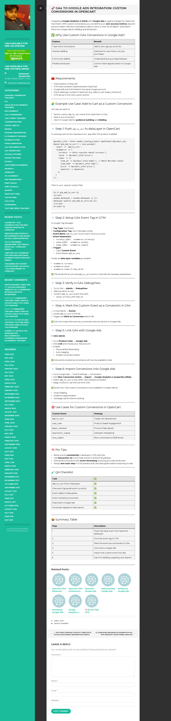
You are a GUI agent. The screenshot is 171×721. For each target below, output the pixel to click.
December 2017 (12, 477)
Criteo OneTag (12, 125)
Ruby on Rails (11, 187)
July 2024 (9, 365)
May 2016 (9, 520)
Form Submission (13, 143)
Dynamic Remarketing (15, 133)
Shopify (8, 190)
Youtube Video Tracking (17, 208)
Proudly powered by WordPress (17, 529)
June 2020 (9, 419)
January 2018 (11, 473)
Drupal (8, 129)
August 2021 (11, 412)
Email (54, 691)
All (6, 101)
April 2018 (9, 462)
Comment (56, 655)
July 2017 (9, 495)
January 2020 (11, 426)
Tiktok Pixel (11, 197)
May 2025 (9, 358)
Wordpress (10, 205)
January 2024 (11, 369)
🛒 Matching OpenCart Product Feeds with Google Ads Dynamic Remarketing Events (72, 633)
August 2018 (11, 448)
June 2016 (9, 516)
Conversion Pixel (13, 122)
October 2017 (11, 484)
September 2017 (12, 488)
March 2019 (10, 437)
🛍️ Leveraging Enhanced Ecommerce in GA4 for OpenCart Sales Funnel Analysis (114, 633)
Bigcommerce (11, 111)
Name (54, 681)
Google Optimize (13, 154)
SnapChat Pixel (12, 194)
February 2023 (12, 387)
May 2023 (9, 376)
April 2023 (10, 380)
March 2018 (10, 466)
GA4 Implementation (15, 147)
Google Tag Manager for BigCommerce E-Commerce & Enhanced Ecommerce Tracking (16, 336)
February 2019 (12, 441)
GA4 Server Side (12, 151)
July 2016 (9, 513)
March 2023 (10, 383)
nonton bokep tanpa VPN (17, 285)
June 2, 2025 (59, 621)
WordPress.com (23, 531)
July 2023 (9, 372)
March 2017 (10, 502)
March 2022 (10, 408)
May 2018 (9, 459)
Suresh (8, 331)
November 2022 (12, 398)
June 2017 (9, 498)
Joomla (8, 161)
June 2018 (9, 455)
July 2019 (9, 430)
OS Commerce (11, 176)
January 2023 (11, 390)
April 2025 (10, 361)
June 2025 (9, 354)
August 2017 (11, 491)
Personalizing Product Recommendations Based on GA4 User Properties (17, 235)
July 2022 (9, 405)
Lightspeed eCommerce (16, 165)
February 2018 (12, 470)
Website (55, 700)
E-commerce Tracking (15, 136)
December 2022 (12, 394)
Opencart (10, 172)
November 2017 (12, 480)
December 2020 (12, 416)
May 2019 (9, 434)
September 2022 (12, 401)
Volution (9, 201)
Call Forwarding (13, 115)
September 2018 (12, 444)
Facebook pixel (12, 140)
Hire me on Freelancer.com (19, 83)
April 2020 (10, 423)
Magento (9, 169)
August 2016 (11, 509)
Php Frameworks (13, 179)
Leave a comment (61, 623)
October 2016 (11, 506)
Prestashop (11, 183)
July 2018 (9, 452)
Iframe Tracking (13, 158)
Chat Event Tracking (15, 118)
